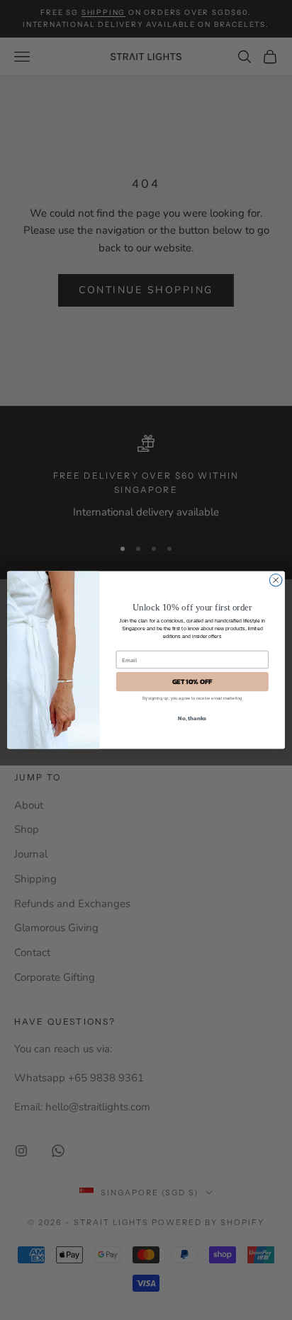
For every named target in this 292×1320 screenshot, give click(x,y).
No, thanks (192, 718)
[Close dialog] (275, 580)
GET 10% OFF (192, 681)
